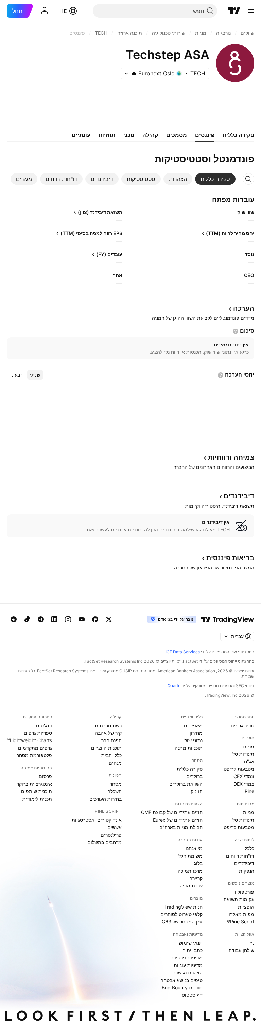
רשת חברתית (108, 725)
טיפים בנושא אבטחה (181, 980)
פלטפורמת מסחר (34, 755)
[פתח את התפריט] (251, 11)
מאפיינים (193, 725)
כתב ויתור (193, 950)
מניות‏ (248, 746)
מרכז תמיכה (190, 871)
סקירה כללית (190, 769)
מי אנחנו (194, 848)
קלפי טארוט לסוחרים (181, 914)
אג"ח (249, 761)
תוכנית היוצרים (106, 748)
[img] (134, 73)
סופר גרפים (242, 725)
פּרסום (45, 776)
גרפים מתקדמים (35, 748)
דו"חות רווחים (240, 856)
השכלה (114, 791)
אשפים (114, 827)
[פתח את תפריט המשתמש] (44, 11)
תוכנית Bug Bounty (182, 987)
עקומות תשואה (239, 899)
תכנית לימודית (37, 799)
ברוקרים (194, 776)
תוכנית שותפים (36, 791)
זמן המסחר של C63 (182, 922)
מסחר (116, 784)
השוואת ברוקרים (186, 784)
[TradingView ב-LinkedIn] (54, 619)
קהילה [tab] (150, 135)
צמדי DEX (243, 784)
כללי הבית (111, 755)
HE (63, 10)
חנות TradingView (183, 907)
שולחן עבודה (241, 950)
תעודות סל (243, 754)
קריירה (196, 878)
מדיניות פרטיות (187, 957)
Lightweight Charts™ (29, 740)
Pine (249, 791)
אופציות (246, 907)
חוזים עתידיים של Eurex (178, 820)
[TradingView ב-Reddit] (13, 619)
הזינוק (197, 791)
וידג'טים (44, 725)
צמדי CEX (243, 776)
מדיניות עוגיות (188, 965)
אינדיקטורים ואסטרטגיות (97, 820)
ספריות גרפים (38, 733)
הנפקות (246, 871)
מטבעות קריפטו (238, 769)
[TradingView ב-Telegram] (41, 619)
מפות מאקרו (241, 914)
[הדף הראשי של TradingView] (234, 11)
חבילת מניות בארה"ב (181, 827)
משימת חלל (190, 856)
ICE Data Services (183, 651)
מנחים (115, 763)
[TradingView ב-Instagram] (68, 619)
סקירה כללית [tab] (238, 135)
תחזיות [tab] (107, 135)
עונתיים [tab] (81, 135)
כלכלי (248, 848)
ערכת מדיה (191, 886)
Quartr (173, 685)
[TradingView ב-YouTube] (81, 619)
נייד (250, 943)
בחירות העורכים (105, 799)
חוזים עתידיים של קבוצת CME (172, 812)
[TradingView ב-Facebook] (95, 619)
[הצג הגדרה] (235, 331)
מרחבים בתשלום (104, 842)
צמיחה (231, 457)
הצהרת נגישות (188, 972)
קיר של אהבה (108, 733)
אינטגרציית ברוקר (34, 784)
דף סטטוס (192, 995)
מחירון (196, 733)
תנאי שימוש (191, 943)
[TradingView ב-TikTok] (27, 619)
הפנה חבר (111, 740)
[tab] (215, 179)
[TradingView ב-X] (109, 619)
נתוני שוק (193, 740)
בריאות (230, 558)
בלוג (198, 863)
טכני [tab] (128, 135)
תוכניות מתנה (189, 748)
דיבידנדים (244, 863)
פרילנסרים (111, 835)
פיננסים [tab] (204, 135)
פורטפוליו (244, 892)
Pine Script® (240, 922)
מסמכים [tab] (176, 135)
